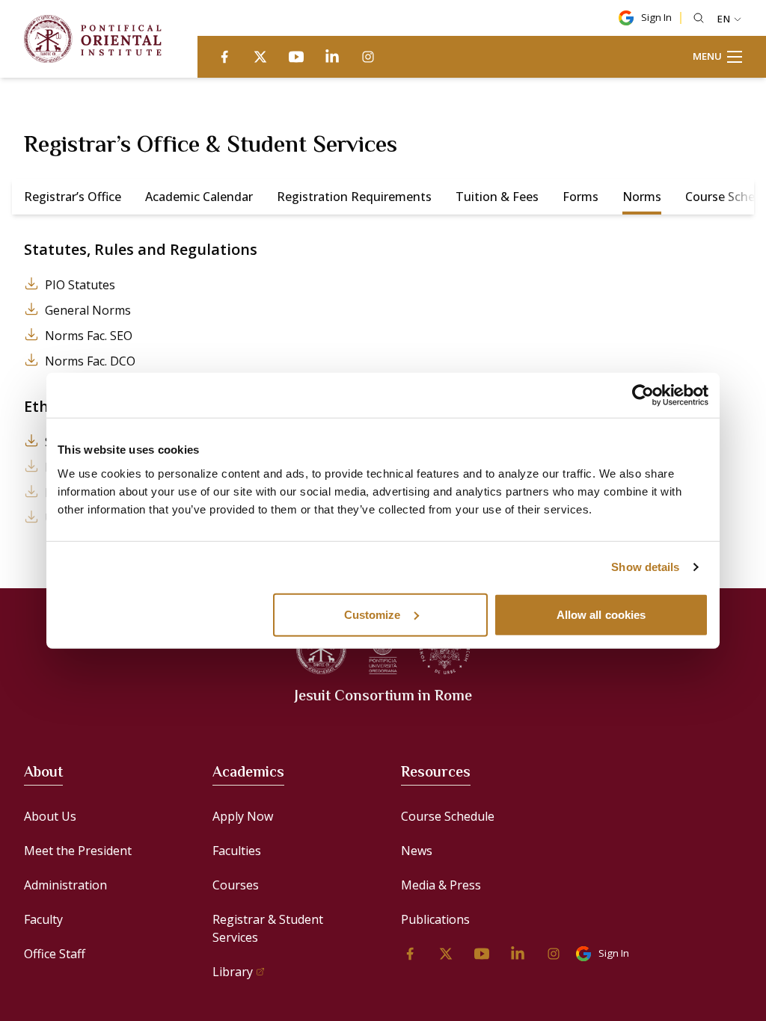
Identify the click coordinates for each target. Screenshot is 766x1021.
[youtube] (296, 57)
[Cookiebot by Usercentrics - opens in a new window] (642, 395)
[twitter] (260, 57)
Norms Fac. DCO (90, 361)
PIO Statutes (80, 285)
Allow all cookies (601, 614)
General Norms (88, 310)
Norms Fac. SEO (88, 335)
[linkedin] (332, 57)
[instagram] (368, 57)
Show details (645, 567)
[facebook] (224, 57)
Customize (372, 614)
